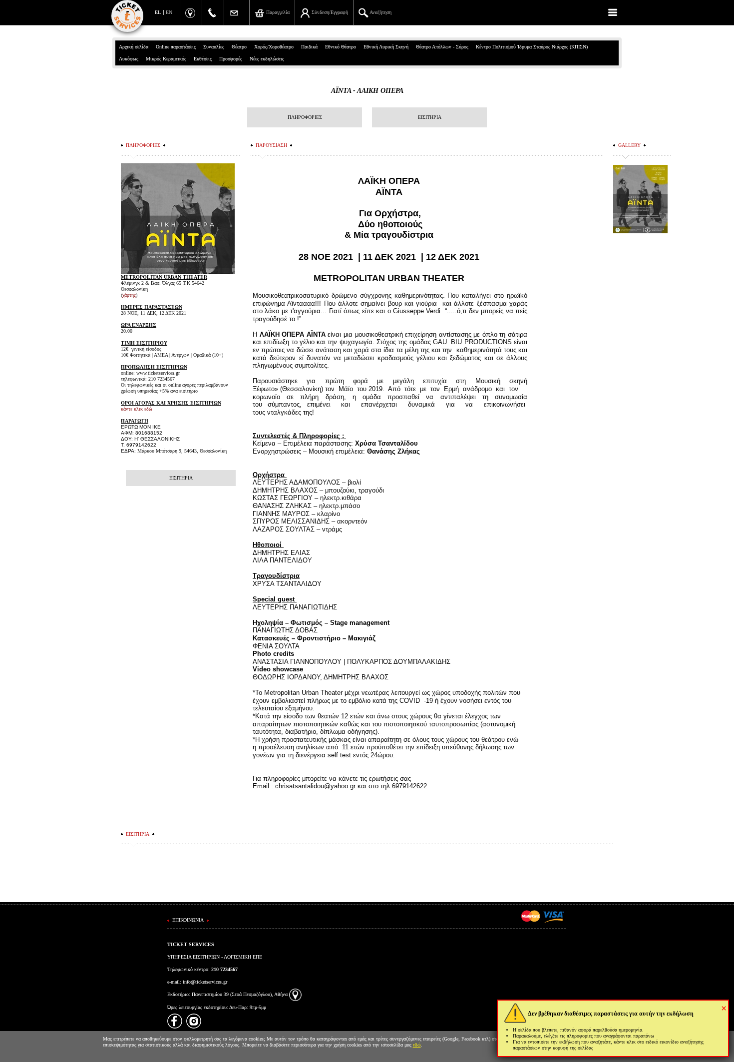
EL (158, 12)
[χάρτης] (295, 994)
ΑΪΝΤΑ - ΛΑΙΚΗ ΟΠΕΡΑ (367, 90)
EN (169, 12)
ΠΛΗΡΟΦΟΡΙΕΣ (305, 117)
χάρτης (129, 295)
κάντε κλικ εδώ (136, 409)
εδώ (417, 1045)
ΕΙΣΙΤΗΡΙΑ (429, 117)
